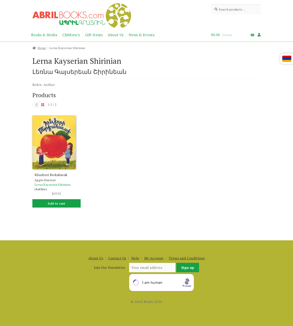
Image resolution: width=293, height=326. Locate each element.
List (36, 104)
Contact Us (117, 258)
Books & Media (44, 34)
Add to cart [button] (56, 203)
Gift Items (94, 34)
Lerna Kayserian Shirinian (52, 184)
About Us (115, 34)
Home (42, 48)
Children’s (71, 34)
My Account (154, 258)
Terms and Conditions (187, 258)
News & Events (141, 34)
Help (135, 258)
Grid (42, 104)
